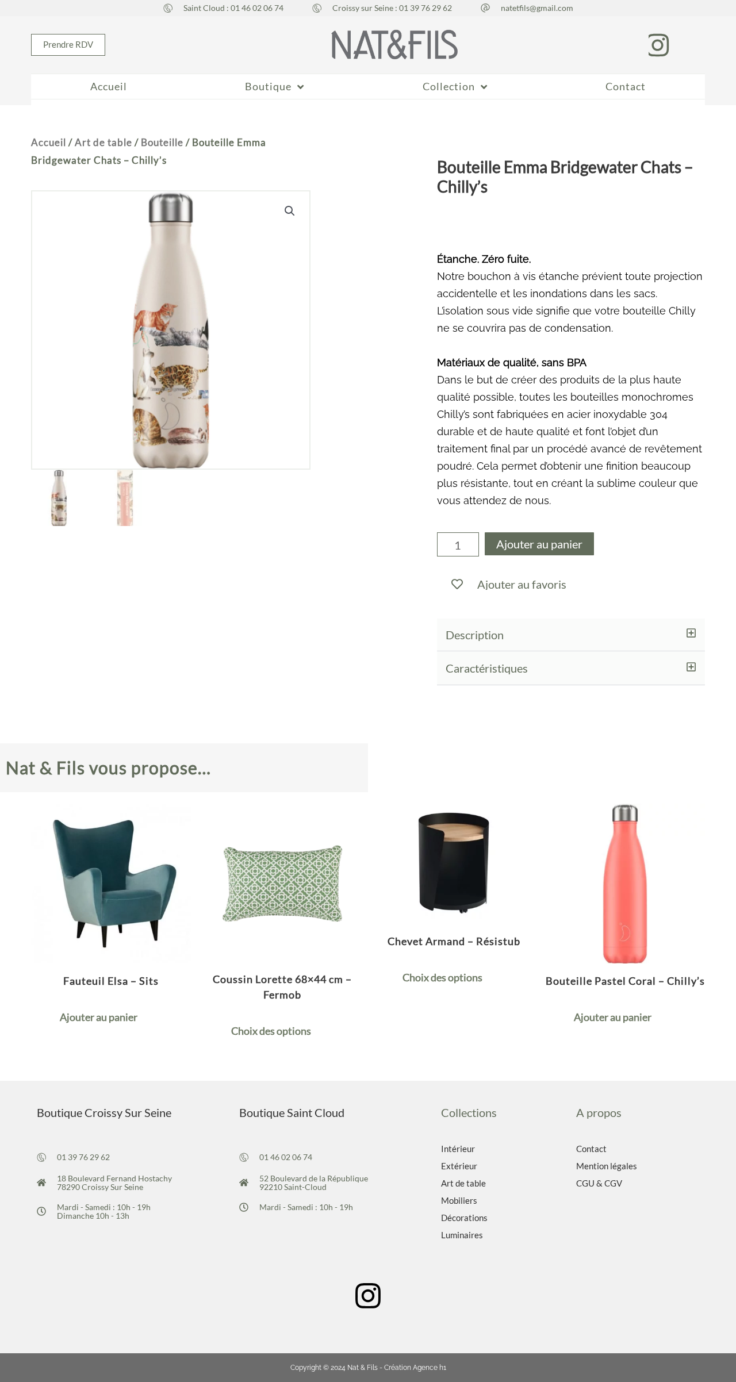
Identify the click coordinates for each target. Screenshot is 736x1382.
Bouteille (162, 142)
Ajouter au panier (539, 544)
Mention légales (606, 1166)
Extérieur (459, 1166)
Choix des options (271, 1030)
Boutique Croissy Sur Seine (104, 1112)
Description (475, 635)
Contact (591, 1148)
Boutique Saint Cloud (291, 1112)
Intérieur (458, 1148)
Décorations (464, 1217)
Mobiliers (459, 1200)
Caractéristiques (487, 668)
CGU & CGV (599, 1183)
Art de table (103, 142)
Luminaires (462, 1235)
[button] (571, 635)
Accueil (48, 142)
